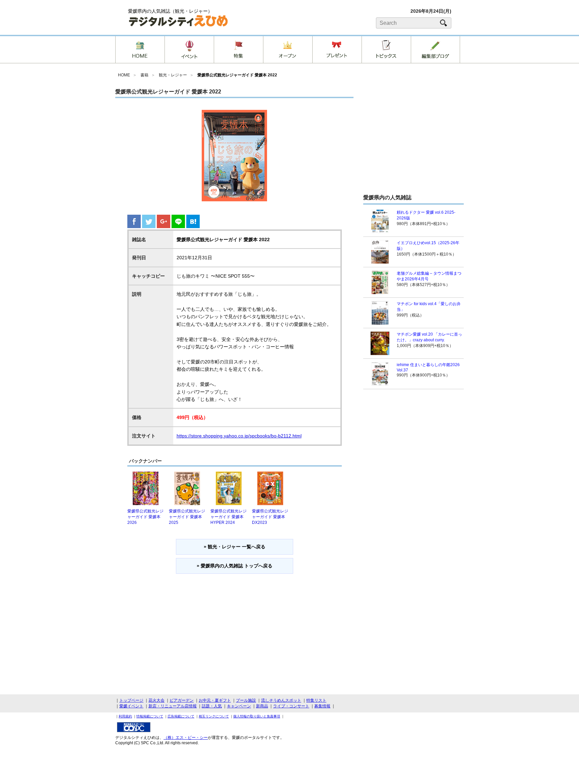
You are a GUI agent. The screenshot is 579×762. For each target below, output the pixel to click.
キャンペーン (239, 706)
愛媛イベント (131, 706)
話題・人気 (212, 706)
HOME (124, 75)
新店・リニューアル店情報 (172, 706)
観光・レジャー (173, 75)
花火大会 (156, 700)
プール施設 (246, 700)
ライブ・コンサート (291, 706)
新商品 (262, 706)
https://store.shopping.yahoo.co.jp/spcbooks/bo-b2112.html (239, 435)
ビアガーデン (182, 700)
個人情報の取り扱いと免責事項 (256, 716)
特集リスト (316, 700)
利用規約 (125, 716)
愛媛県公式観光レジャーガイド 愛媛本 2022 (237, 75)
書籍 (144, 75)
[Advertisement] (413, 139)
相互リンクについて (214, 716)
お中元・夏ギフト (215, 700)
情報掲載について (149, 716)
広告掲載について (181, 716)
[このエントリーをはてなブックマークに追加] (193, 226)
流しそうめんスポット (281, 700)
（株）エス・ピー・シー (186, 737)
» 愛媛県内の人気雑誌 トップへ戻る (234, 565)
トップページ (131, 700)
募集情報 (322, 706)
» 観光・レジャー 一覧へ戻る (234, 546)
